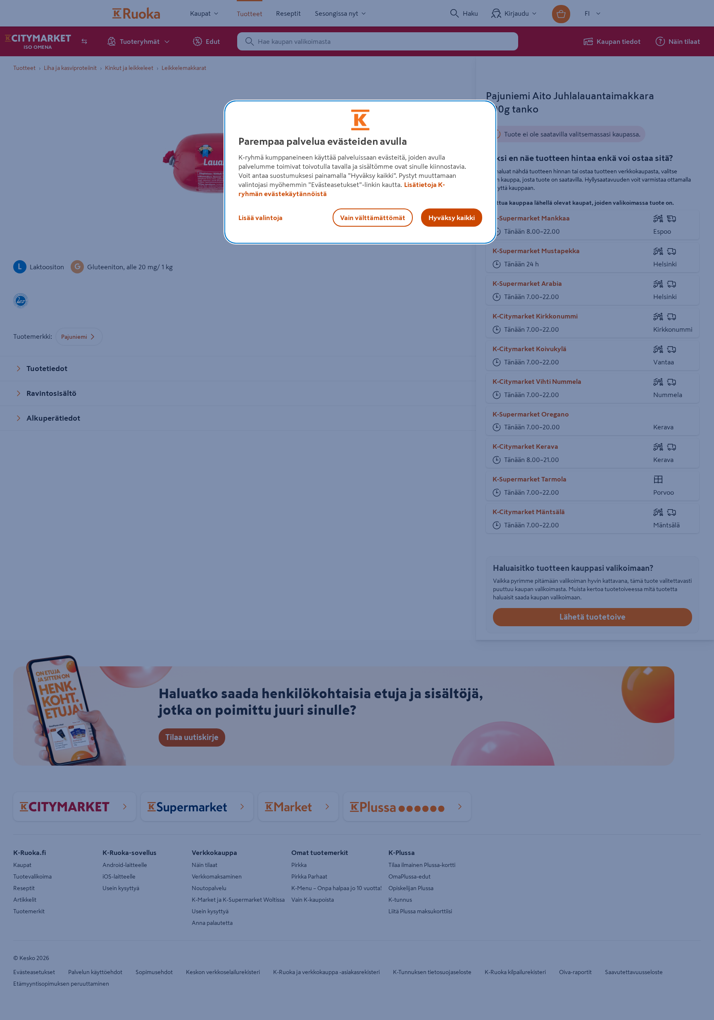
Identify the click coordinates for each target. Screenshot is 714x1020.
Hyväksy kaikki (451, 217)
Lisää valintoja (260, 217)
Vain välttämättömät (372, 217)
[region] (360, 172)
